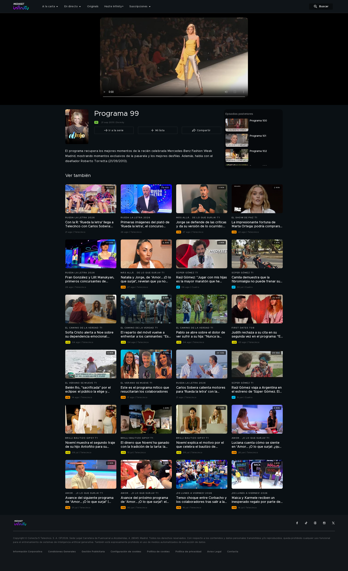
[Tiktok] (306, 523)
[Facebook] (297, 523)
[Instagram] (324, 523)
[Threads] (315, 523)
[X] (333, 523)
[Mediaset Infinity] (21, 6)
